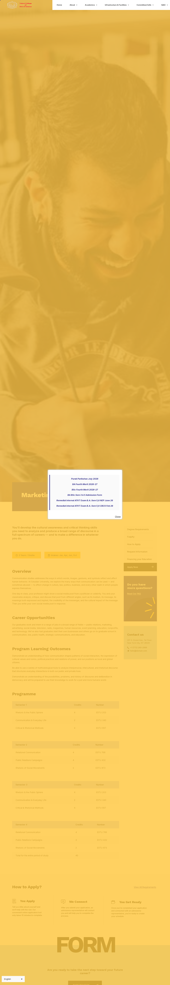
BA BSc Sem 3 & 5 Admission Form (85, 495)
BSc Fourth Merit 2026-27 (85, 489)
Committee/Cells (144, 5)
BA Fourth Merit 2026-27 (84, 484)
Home (59, 5)
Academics (90, 5)
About (72, 5)
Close (118, 517)
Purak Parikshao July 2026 (84, 479)
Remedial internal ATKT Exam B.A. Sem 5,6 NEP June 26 (84, 500)
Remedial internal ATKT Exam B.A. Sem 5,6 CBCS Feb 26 (84, 506)
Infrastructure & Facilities (116, 5)
